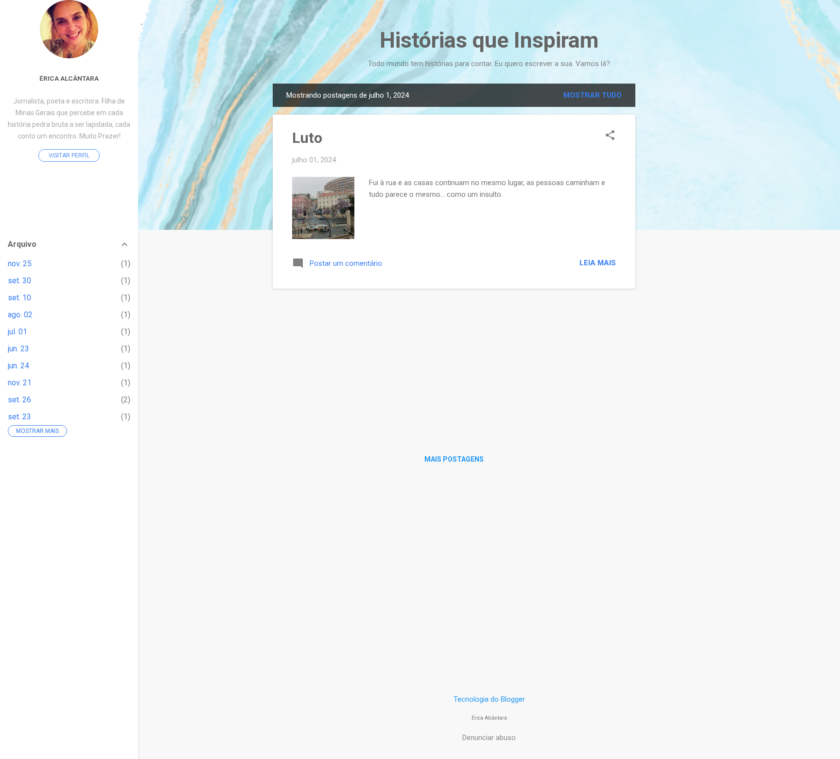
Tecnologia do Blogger (489, 699)
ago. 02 (20, 314)
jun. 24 (18, 365)
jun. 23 (18, 348)
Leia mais (597, 263)
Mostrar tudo (592, 95)
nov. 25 (20, 263)
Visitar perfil (69, 155)
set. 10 (19, 297)
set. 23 (19, 416)
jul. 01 (17, 331)
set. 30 (19, 280)
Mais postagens (454, 459)
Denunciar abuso (489, 737)
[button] (610, 136)
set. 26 (19, 399)
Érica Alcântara (69, 78)
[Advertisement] (674, 229)
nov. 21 (20, 382)
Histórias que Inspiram (489, 40)
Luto (307, 137)
